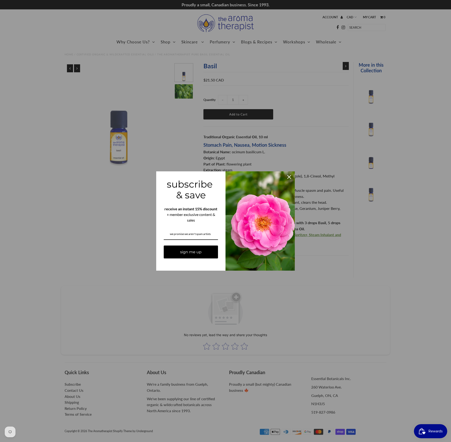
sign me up (191, 252)
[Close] (289, 177)
